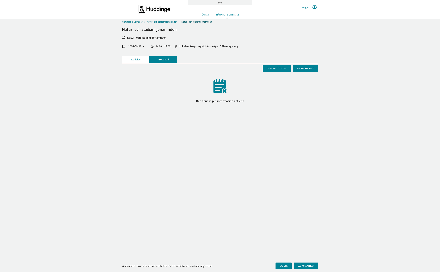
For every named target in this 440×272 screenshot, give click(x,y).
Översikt (206, 14)
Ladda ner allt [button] (305, 68)
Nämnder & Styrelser (227, 14)
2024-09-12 (135, 46)
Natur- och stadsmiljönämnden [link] (162, 21)
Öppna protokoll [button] (277, 68)
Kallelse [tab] (135, 59)
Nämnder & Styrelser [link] (132, 21)
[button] (284, 266)
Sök (220, 2)
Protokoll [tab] (163, 59)
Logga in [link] (306, 7)
